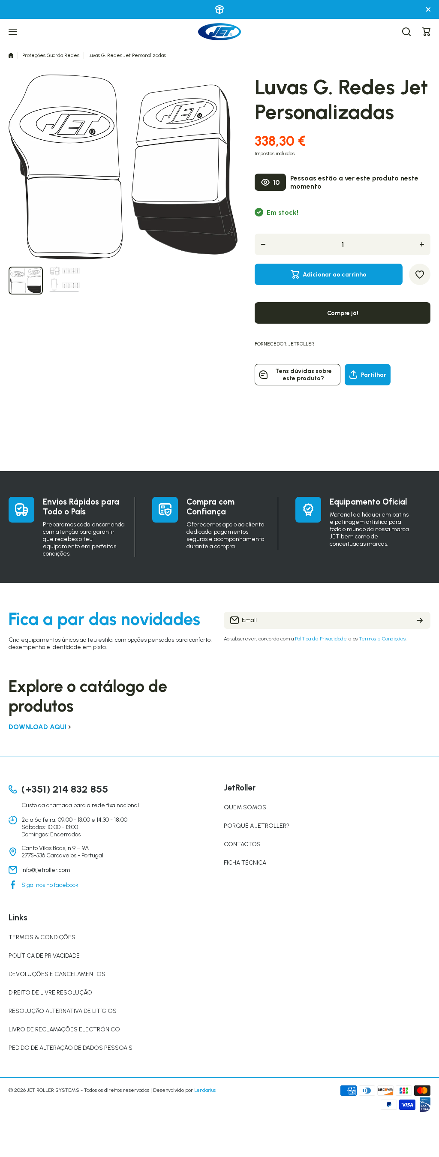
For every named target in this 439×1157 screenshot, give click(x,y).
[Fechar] (428, 9)
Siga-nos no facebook (49, 885)
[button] (426, 31)
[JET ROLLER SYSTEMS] (219, 32)
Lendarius (205, 1090)
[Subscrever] (419, 620)
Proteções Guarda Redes (50, 55)
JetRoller (301, 344)
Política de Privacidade (321, 639)
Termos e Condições (382, 639)
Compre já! (342, 313)
